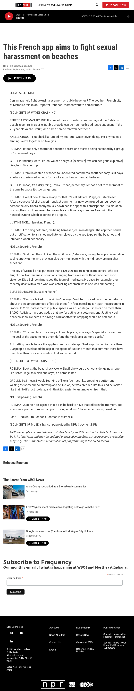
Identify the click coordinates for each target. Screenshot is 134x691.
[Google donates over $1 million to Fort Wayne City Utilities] (14, 537)
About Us (54, 628)
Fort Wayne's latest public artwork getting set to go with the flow (63, 507)
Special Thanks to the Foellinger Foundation (114, 635)
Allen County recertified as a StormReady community (56, 486)
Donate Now (117, 5)
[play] (9, 16)
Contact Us (55, 642)
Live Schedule (83, 628)
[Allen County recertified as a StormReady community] (14, 492)
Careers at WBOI (84, 642)
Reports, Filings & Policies (85, 650)
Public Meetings (111, 628)
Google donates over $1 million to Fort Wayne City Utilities (59, 531)
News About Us (57, 635)
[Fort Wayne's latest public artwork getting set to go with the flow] (14, 512)
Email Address (15, 578)
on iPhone (23, 667)
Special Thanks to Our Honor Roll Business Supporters (114, 645)
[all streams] (129, 16)
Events (52, 650)
